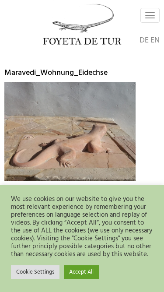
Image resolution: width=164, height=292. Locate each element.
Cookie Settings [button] (35, 272)
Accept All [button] (81, 272)
